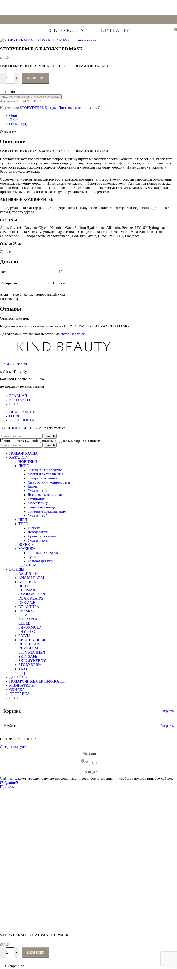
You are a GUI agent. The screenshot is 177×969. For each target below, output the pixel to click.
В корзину (35, 952)
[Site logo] (67, 33)
